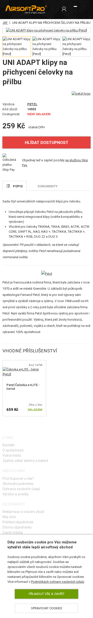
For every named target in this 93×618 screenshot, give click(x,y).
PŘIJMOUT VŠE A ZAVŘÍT (46, 594)
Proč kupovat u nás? (18, 478)
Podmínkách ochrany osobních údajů (57, 582)
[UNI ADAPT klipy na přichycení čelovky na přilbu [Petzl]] (46, 30)
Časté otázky (12, 532)
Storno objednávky (17, 527)
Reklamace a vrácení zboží (23, 512)
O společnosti (13, 450)
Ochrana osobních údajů (21, 489)
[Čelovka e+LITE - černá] (24, 369)
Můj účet (9, 517)
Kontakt (8, 445)
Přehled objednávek (17, 522)
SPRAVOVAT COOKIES (46, 608)
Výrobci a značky (15, 494)
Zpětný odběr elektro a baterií (25, 461)
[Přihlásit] (64, 9)
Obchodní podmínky (17, 484)
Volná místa (11, 455)
